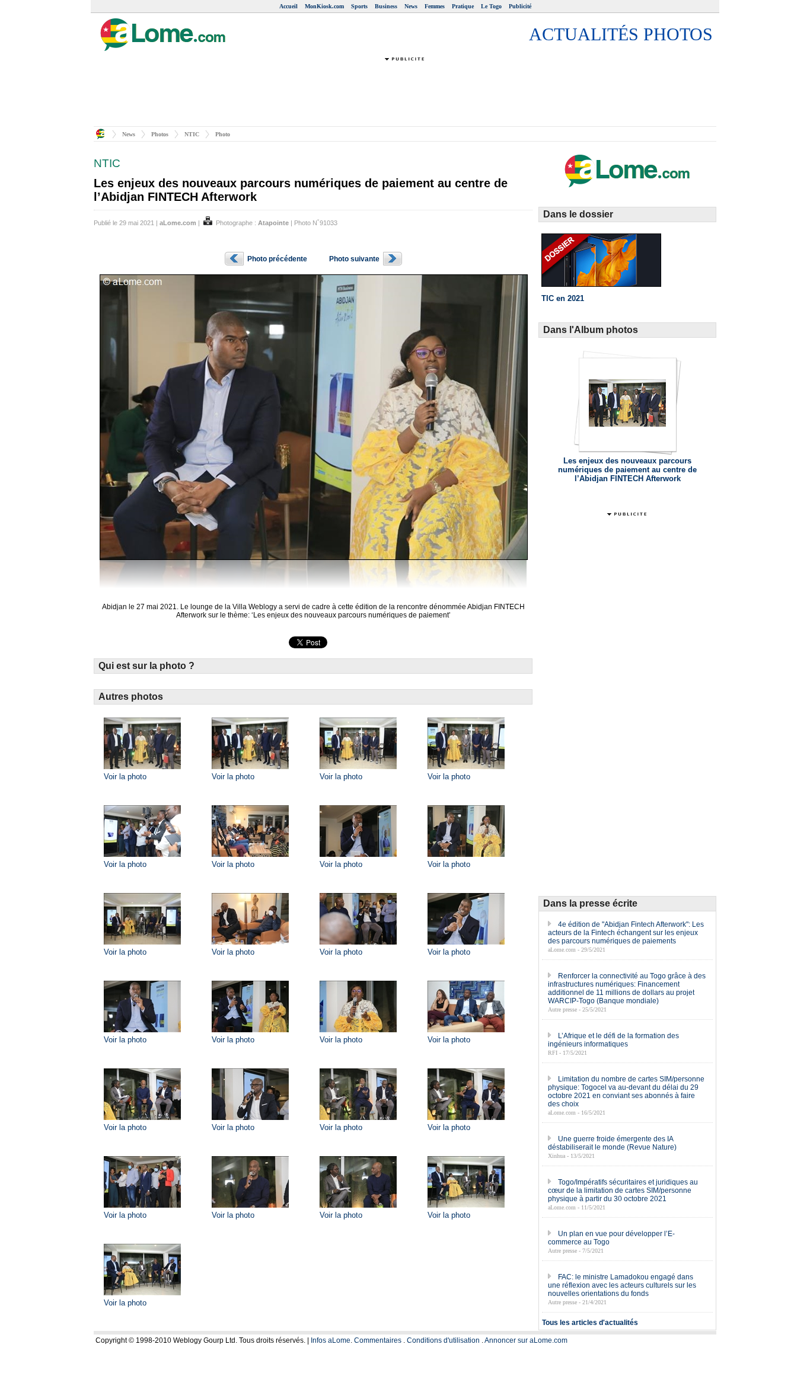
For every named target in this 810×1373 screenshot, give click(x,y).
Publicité (520, 6)
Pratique (463, 6)
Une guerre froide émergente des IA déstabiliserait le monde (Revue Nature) (612, 1143)
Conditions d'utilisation (443, 1340)
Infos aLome (330, 1340)
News (410, 6)
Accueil (288, 6)
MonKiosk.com (324, 6)
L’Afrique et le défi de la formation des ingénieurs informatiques (613, 1040)
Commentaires (377, 1340)
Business (386, 6)
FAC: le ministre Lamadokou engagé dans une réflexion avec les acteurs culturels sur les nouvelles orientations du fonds (622, 1285)
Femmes (435, 6)
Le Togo (491, 6)
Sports (359, 6)
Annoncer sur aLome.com (525, 1340)
